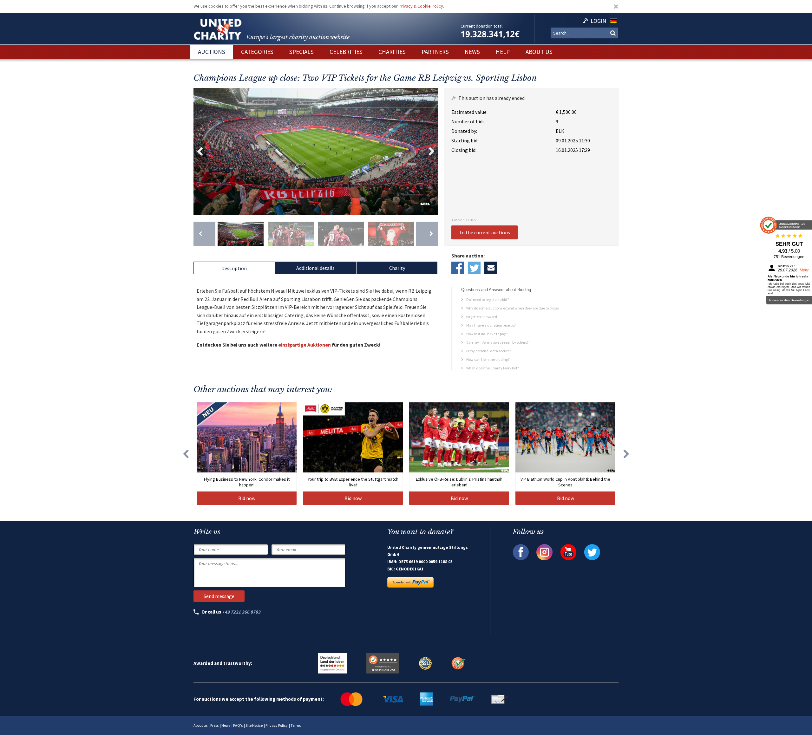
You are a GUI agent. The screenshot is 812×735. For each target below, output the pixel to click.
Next (432, 151)
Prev (200, 151)
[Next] (427, 234)
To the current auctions (484, 232)
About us (200, 725)
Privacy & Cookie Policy (421, 6)
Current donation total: (482, 26)
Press (214, 725)
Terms (296, 725)
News (225, 725)
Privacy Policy (276, 725)
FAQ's (238, 725)
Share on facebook (457, 268)
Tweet (474, 268)
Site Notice (254, 725)
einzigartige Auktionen (304, 344)
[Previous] (204, 234)
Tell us (490, 268)
